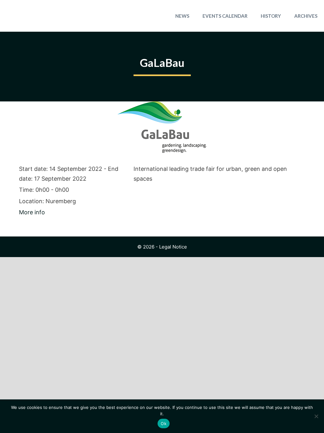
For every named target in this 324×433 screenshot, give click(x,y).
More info (32, 212)
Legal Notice (173, 247)
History (271, 16)
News (182, 16)
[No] (316, 416)
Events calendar (224, 16)
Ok (163, 423)
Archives (305, 16)
